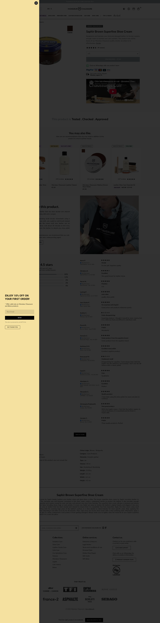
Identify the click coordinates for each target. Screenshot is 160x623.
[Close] (36, 3)
